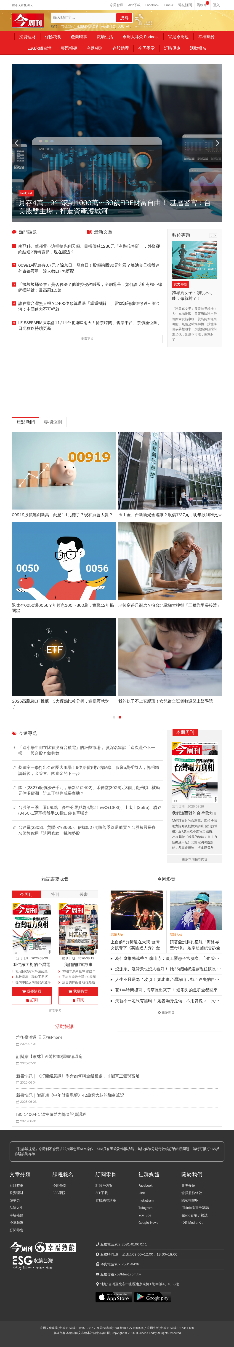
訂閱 (34, 1000)
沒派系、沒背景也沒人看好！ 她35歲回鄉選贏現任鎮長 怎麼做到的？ (168, 968)
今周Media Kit (192, 1223)
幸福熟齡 (16, 1215)
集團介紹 (188, 1185)
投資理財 (16, 1193)
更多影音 (168, 1012)
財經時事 (16, 1185)
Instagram (146, 1200)
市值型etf (67, 26)
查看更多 (87, 339)
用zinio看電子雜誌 (195, 1208)
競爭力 (15, 1200)
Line (141, 1193)
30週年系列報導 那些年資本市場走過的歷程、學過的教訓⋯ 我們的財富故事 (79, 971)
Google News (148, 1223)
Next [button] (217, 143)
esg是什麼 (108, 26)
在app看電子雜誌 (194, 1215)
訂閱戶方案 (104, 1185)
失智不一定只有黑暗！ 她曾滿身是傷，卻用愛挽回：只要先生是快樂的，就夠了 (168, 1000)
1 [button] (114, 717)
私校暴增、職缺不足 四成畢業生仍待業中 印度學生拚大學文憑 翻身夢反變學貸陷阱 (32, 977)
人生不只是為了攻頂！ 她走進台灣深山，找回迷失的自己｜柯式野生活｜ (168, 979)
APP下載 (102, 1193)
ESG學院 (59, 1193)
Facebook (145, 1185)
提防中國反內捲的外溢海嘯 (33, 982)
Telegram (145, 1208)
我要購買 (34, 991)
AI (127, 26)
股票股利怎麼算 (88, 26)
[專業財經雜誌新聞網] (28, 20)
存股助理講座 (106, 1200)
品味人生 (16, 1208)
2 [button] (120, 717)
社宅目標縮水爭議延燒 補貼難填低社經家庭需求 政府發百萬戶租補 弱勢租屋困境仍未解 (33, 971)
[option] (117, 143)
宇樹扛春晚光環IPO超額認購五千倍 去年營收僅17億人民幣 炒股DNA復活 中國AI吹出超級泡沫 (79, 977)
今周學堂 (59, 1185)
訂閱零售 (16, 1230)
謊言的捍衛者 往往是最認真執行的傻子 (78, 982)
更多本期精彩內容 (194, 859)
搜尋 (124, 17)
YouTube (144, 1215)
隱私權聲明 (190, 1200)
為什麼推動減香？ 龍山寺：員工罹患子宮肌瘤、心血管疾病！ (168, 958)
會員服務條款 (191, 1193)
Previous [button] (16, 143)
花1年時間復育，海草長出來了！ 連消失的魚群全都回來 (166, 990)
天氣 (121, 26)
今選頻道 (16, 1223)
